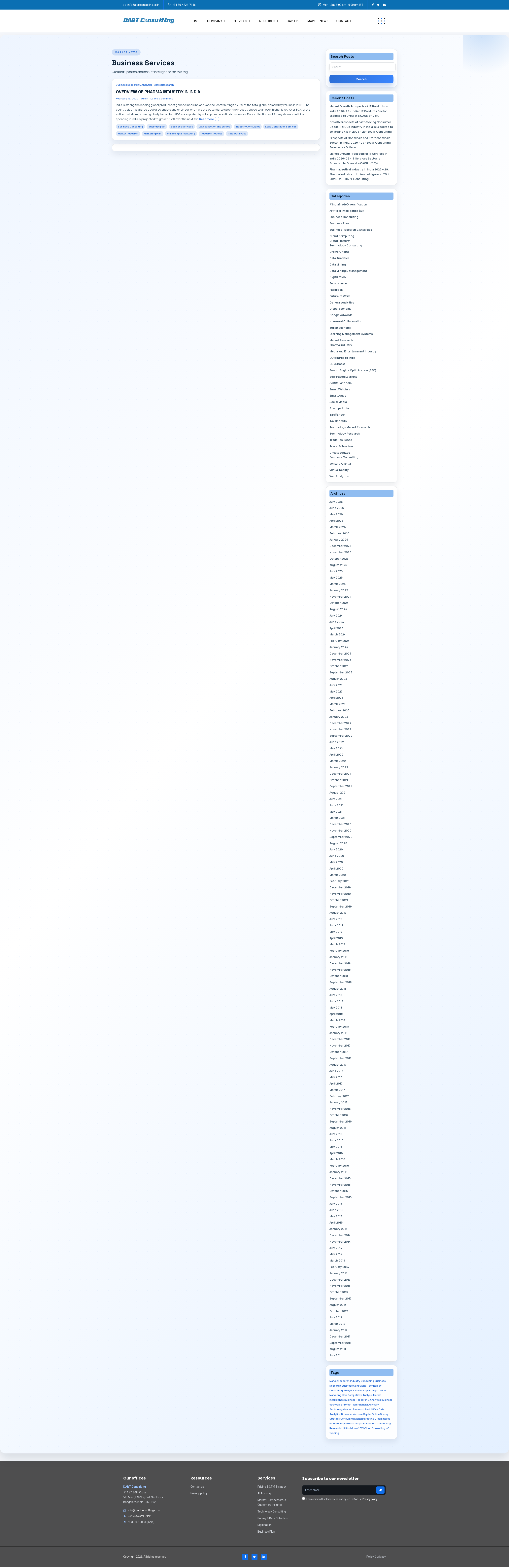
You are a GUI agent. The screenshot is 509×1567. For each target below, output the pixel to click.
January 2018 (338, 1033)
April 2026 (336, 520)
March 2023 (337, 704)
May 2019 (335, 932)
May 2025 (336, 577)
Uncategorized (339, 452)
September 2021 (340, 786)
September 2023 (340, 672)
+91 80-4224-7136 (184, 4)
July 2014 (335, 1248)
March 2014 (337, 1260)
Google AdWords (341, 315)
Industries (266, 21)
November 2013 (340, 1286)
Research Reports (211, 133)
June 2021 (336, 805)
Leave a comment (162, 98)
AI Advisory (264, 1493)
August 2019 (338, 912)
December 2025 (340, 546)
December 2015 (340, 1178)
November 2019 (340, 894)
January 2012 (338, 1330)
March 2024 (337, 634)
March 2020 (337, 875)
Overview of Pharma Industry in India (158, 91)
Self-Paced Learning (343, 376)
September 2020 (340, 837)
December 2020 (340, 824)
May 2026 (336, 514)
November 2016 (340, 1109)
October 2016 (338, 1115)
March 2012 (337, 1324)
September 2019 (340, 906)
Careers (293, 21)
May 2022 (336, 748)
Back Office (371, 1409)
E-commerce (338, 283)
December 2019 (340, 887)
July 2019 (335, 919)
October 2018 (338, 976)
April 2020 (336, 868)
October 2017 (338, 1052)
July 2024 (336, 615)
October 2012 (338, 1311)
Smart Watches (339, 389)
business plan (157, 126)
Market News (317, 21)
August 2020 (338, 843)
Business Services (182, 126)
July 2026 (336, 502)
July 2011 (335, 1355)
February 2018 (339, 1026)
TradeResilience (340, 440)
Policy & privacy (376, 1556)
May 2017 (335, 1077)
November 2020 (340, 830)
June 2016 (336, 1140)
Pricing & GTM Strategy (272, 1486)
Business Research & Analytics (134, 85)
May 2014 (335, 1254)
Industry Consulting (248, 126)
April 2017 (336, 1083)
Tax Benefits (338, 421)
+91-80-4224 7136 (139, 1516)
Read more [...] (209, 119)
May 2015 (335, 1216)
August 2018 (337, 988)
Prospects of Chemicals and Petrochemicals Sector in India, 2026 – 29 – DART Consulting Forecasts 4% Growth (360, 142)
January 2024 (338, 647)
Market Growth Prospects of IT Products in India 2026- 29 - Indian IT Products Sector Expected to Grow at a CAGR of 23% (358, 111)
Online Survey (380, 1414)
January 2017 (338, 1102)
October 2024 (339, 603)
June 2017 (336, 1071)
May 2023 (336, 691)
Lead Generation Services (280, 126)
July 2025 (336, 571)
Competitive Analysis (360, 1395)
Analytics (349, 1390)
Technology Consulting (345, 245)
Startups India (339, 408)
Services (240, 21)
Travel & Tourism (341, 446)
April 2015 (336, 1222)
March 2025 (337, 584)
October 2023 (338, 666)
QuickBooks (337, 364)
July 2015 (335, 1203)
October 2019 (338, 900)
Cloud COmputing (341, 236)
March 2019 (337, 944)
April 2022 (336, 754)
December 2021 (340, 773)
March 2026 (337, 527)
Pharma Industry (340, 345)
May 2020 (336, 862)
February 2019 (339, 950)
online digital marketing (181, 133)
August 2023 (338, 679)
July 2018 (335, 995)
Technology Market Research (349, 427)
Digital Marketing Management (358, 1423)
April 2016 (336, 1153)
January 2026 (338, 539)
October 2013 (338, 1292)
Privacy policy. (370, 1499)
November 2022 (340, 729)
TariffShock (337, 414)
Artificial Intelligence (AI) (346, 211)
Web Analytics (339, 476)
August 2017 (337, 1064)
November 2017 (340, 1045)
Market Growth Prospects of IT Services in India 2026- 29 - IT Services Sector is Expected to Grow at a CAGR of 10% (358, 158)
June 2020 (336, 856)
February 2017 (339, 1096)
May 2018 (335, 1007)
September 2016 (340, 1121)
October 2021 (338, 780)
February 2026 (339, 533)
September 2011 (340, 1343)
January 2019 (338, 957)
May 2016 (335, 1147)
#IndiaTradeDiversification (348, 204)
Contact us (197, 1486)
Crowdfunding (339, 252)
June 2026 (336, 508)
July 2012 (335, 1317)
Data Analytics (339, 258)
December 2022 (340, 723)
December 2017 (340, 1039)
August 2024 (338, 609)
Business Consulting (130, 126)
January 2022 (338, 767)
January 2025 (338, 590)
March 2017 (337, 1090)
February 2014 (339, 1267)
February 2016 (339, 1165)
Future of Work (339, 296)
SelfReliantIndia (340, 383)
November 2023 (340, 660)
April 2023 (336, 697)
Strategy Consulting (341, 1418)
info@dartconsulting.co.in (143, 4)
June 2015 (336, 1210)
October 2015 (338, 1191)
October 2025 (338, 558)
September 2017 (340, 1058)
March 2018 (337, 1020)
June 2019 (336, 925)
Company (214, 21)
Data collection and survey (214, 126)
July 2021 (335, 799)
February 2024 (339, 641)
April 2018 (336, 1014)
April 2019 (336, 938)
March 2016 (337, 1159)
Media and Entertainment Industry (353, 351)
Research (335, 1428)
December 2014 (340, 1235)
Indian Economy (340, 328)
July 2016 (335, 1134)
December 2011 (339, 1336)
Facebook (336, 290)
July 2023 (336, 685)
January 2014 (338, 1273)
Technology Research (344, 433)
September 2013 (340, 1298)
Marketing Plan (152, 133)
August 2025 (338, 565)
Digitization (337, 277)
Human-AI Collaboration (345, 321)
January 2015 (338, 1229)
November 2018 (340, 970)
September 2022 (340, 735)
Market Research (164, 85)
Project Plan (350, 1404)
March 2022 (337, 761)
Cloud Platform (339, 241)
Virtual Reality (339, 470)
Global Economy (340, 308)
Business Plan (339, 223)
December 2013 (340, 1279)
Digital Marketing (364, 1418)
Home (194, 21)
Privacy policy (198, 1493)
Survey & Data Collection (272, 1518)
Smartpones (337, 395)
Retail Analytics (237, 133)
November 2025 (340, 552)
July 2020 (336, 849)
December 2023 (340, 653)
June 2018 (336, 1001)
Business (346, 1414)
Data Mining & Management (348, 271)
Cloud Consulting (374, 1428)
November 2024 (340, 596)
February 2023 (339, 710)
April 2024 (336, 628)
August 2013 (337, 1305)
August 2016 (338, 1128)
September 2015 (340, 1197)
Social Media (338, 402)
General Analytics (341, 302)
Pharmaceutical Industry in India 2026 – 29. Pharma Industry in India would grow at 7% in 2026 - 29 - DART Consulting (359, 174)
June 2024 (336, 622)
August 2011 (337, 1349)
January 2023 (338, 717)
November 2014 (340, 1241)
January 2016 (338, 1172)
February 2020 (339, 881)
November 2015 (340, 1185)
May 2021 (335, 811)
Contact (343, 21)
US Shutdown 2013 (353, 1428)
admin (144, 98)
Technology (384, 1423)
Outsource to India (342, 358)
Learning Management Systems (351, 334)
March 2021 (337, 818)
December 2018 (340, 963)
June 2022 (336, 742)
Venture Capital (340, 463)
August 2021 (338, 792)
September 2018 (340, 982)
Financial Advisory (368, 1404)
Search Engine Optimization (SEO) (352, 370)
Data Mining (337, 264)
